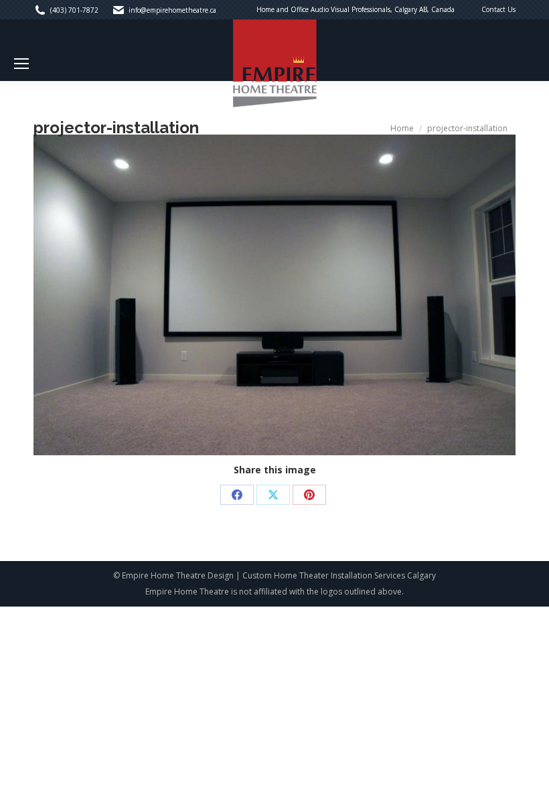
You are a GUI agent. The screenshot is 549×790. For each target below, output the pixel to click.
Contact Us (498, 9)
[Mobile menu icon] (21, 64)
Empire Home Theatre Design (178, 575)
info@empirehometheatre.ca (172, 10)
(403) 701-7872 (74, 10)
